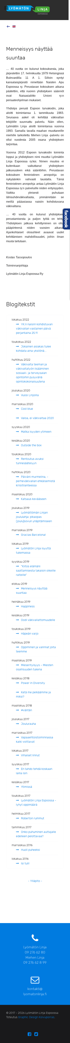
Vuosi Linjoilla (29, 395)
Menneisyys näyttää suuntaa (31, 591)
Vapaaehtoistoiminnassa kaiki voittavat (34, 740)
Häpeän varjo (29, 633)
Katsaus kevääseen (33, 499)
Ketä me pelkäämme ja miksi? (33, 694)
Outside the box (30, 445)
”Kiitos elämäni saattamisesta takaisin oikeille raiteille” (36, 571)
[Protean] (34, 10)
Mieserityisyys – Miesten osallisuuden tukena (34, 667)
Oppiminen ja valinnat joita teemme (36, 649)
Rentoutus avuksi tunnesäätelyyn (30, 461)
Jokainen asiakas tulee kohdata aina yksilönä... (33, 349)
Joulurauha (28, 724)
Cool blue (26, 409)
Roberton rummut (32, 818)
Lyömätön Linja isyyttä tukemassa (33, 551)
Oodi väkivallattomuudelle (37, 620)
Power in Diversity (32, 683)
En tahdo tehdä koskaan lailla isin (34, 771)
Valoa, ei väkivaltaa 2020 (37, 418)
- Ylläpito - (35, 881)
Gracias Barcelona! (33, 535)
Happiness (27, 606)
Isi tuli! (24, 863)
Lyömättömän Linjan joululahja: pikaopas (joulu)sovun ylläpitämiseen (34, 517)
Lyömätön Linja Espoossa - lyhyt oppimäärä (36, 803)
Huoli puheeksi (30, 850)
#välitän (26, 710)
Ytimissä (26, 787)
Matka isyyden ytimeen (35, 432)
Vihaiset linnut (30, 755)
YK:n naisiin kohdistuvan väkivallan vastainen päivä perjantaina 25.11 (34, 329)
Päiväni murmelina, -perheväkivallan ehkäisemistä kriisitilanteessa (35, 481)
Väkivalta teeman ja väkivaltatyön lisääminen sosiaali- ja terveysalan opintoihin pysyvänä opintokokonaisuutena (32, 373)
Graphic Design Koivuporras (36, 1017)
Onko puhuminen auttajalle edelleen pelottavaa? (36, 834)
